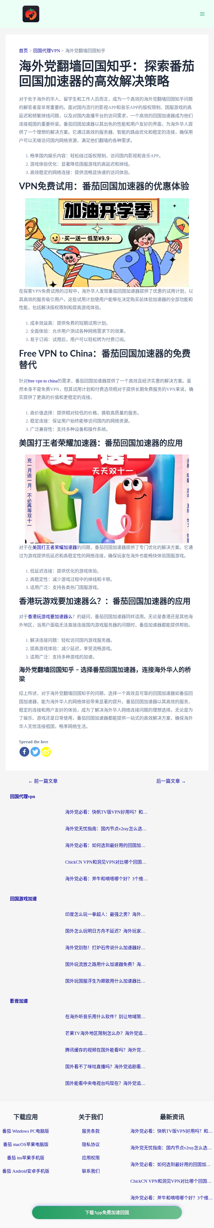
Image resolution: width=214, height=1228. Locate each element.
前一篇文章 (43, 781)
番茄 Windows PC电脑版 (25, 1131)
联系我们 (91, 1171)
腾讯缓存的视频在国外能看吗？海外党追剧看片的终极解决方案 (107, 1050)
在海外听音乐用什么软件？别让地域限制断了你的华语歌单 (107, 1016)
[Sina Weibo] (46, 752)
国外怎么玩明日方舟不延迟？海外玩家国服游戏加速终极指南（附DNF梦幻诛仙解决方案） (107, 931)
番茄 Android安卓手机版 (25, 1171)
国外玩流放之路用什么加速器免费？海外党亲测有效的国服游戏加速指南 (107, 964)
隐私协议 (91, 1144)
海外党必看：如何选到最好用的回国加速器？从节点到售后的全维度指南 (107, 845)
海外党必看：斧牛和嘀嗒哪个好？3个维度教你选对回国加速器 (107, 878)
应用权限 (91, 1157)
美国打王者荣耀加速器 (54, 547)
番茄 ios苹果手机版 (25, 1157)
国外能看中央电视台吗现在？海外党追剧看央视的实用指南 (107, 1083)
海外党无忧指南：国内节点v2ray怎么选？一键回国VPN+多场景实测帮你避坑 (107, 828)
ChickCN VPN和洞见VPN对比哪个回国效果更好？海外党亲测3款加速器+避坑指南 (107, 862)
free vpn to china (42, 381)
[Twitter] (35, 752)
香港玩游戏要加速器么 (50, 616)
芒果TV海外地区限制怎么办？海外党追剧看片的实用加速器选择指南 (107, 1033)
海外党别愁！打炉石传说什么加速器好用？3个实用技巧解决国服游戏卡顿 (107, 947)
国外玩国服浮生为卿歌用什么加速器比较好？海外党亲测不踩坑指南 (107, 981)
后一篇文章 (171, 781)
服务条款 (91, 1131)
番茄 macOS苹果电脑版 (25, 1144)
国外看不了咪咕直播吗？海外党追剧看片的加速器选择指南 (107, 1066)
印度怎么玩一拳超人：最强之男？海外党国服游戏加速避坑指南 (107, 914)
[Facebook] (24, 752)
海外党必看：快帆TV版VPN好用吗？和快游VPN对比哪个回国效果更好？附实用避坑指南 (107, 812)
